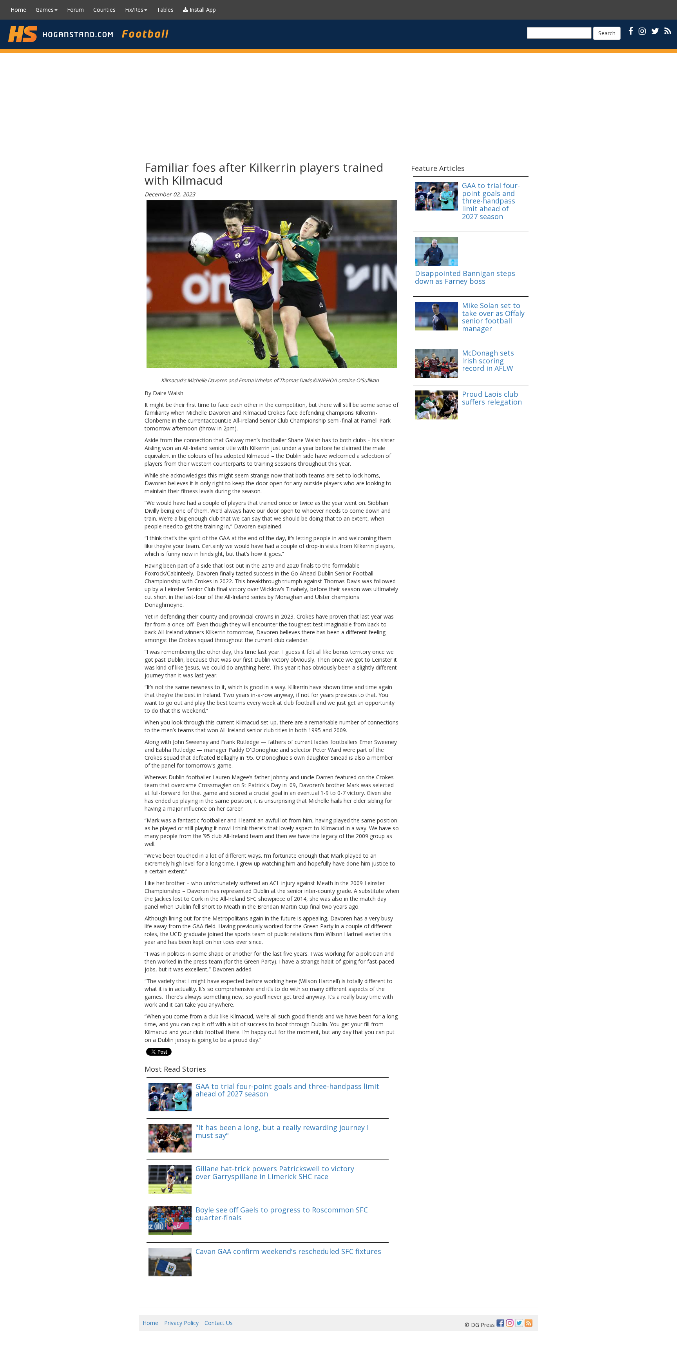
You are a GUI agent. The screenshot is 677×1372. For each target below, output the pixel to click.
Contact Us (219, 1323)
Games (45, 9)
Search (606, 33)
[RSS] (668, 30)
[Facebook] (500, 1323)
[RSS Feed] (528, 1323)
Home (18, 9)
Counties (104, 9)
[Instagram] (510, 1323)
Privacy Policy (181, 1323)
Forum (75, 9)
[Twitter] (519, 1323)
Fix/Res (134, 9)
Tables (165, 9)
